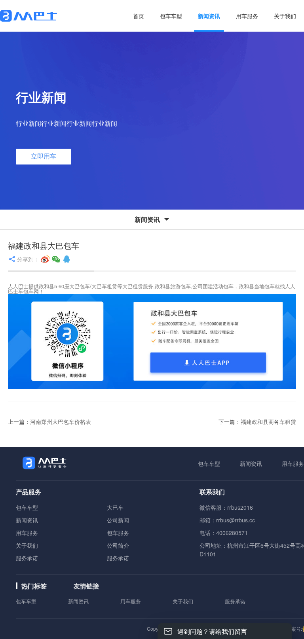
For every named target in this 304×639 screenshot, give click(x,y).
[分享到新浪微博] (45, 259)
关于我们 (27, 545)
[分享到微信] (56, 259)
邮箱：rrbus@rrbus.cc (227, 520)
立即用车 (43, 156)
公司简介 (118, 545)
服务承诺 (27, 558)
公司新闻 (118, 520)
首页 (138, 16)
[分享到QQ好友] (66, 259)
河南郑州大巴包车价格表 (60, 421)
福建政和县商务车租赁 (268, 421)
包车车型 (209, 463)
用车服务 (293, 463)
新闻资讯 (251, 463)
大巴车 (115, 507)
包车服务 (118, 533)
